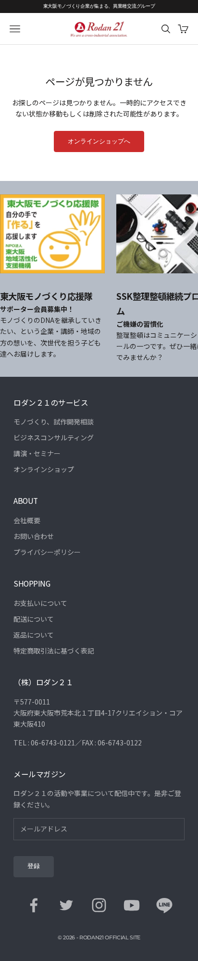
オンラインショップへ (99, 141)
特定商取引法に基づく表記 (53, 650)
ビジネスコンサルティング (53, 437)
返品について (33, 635)
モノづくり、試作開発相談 (53, 421)
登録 (33, 866)
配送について (33, 619)
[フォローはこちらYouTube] (131, 905)
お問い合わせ (33, 536)
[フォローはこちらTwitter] (66, 905)
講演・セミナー (37, 453)
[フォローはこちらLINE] (164, 905)
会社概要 (26, 520)
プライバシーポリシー (47, 552)
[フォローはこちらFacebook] (33, 905)
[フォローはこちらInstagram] (99, 905)
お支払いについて (40, 603)
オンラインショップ (43, 469)
